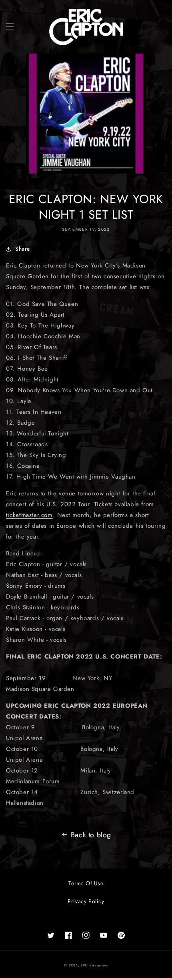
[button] (10, 27)
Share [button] (22, 249)
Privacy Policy (86, 901)
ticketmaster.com (29, 515)
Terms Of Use (85, 883)
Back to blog (91, 835)
